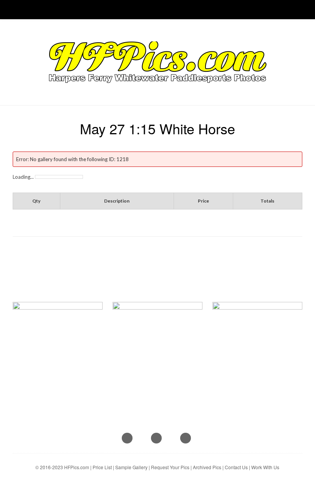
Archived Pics (207, 467)
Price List (102, 467)
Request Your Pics (170, 467)
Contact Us (236, 467)
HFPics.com (76, 467)
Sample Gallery (131, 467)
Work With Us (265, 467)
